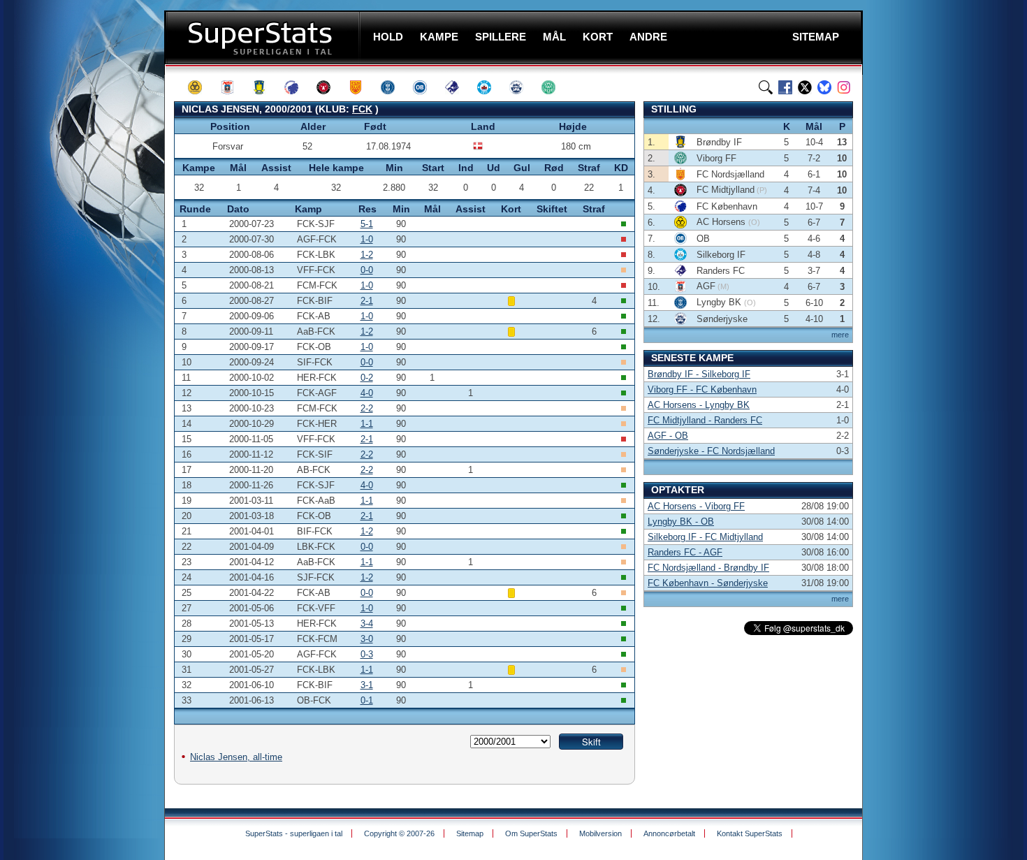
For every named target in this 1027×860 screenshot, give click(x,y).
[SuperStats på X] (805, 87)
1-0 (366, 239)
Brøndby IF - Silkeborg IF (699, 374)
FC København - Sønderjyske (708, 583)
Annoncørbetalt (669, 833)
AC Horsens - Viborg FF (696, 506)
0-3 (366, 654)
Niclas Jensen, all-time (236, 757)
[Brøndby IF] (265, 87)
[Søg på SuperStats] (766, 87)
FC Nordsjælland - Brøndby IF (708, 567)
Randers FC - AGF (685, 552)
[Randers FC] (458, 87)
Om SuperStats (531, 833)
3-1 (366, 685)
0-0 (366, 270)
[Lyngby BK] (394, 87)
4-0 (366, 393)
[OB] (426, 87)
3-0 (366, 639)
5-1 (366, 224)
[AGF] (233, 87)
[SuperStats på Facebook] (785, 87)
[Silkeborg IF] (490, 87)
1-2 (366, 254)
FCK (362, 109)
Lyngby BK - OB (681, 521)
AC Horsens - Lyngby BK (699, 405)
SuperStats (263, 37)
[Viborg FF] (554, 87)
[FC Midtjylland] (329, 87)
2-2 (366, 408)
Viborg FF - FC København (702, 389)
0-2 (366, 377)
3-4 (366, 623)
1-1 (366, 423)
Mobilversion (600, 833)
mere (840, 334)
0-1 (366, 700)
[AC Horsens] (201, 87)
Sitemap (469, 833)
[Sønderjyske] (522, 87)
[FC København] (297, 87)
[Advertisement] (80, 276)
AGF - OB (668, 435)
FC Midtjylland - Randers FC (705, 420)
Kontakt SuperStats (749, 833)
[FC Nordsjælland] (362, 87)
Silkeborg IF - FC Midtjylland (705, 537)
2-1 (366, 301)
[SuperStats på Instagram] (844, 87)
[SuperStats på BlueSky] (824, 87)
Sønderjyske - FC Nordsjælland (711, 451)
